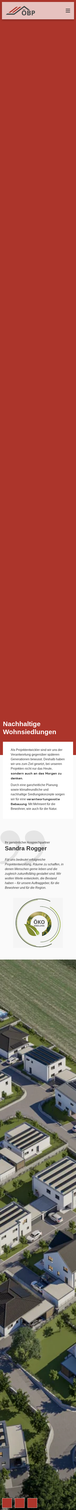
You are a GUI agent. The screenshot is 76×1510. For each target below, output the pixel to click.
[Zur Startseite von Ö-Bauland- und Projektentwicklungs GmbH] (20, 10)
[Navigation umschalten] (68, 10)
